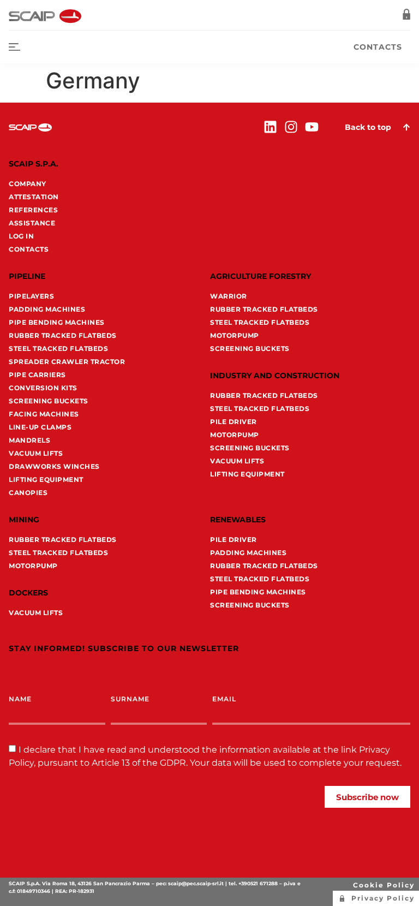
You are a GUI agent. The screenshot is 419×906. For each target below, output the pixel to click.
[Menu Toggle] (14, 47)
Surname (130, 699)
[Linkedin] (270, 127)
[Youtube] (312, 127)
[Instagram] (291, 127)
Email (224, 699)
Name (20, 699)
